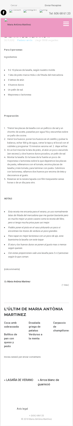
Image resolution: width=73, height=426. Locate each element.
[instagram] (30, 9)
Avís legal (22, 408)
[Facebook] (3, 14)
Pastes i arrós (24, 40)
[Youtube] (15, 9)
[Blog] (43, 9)
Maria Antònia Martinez (18, 281)
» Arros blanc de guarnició (48, 382)
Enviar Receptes (53, 5)
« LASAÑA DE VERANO (18, 380)
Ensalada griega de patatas (34, 326)
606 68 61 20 (62, 13)
